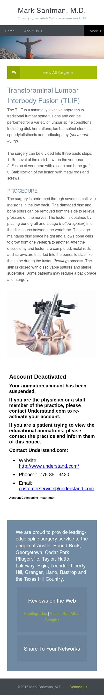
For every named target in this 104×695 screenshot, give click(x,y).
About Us (31, 30)
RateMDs (70, 613)
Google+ (52, 619)
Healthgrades (35, 613)
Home (10, 30)
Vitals (54, 613)
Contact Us (78, 686)
